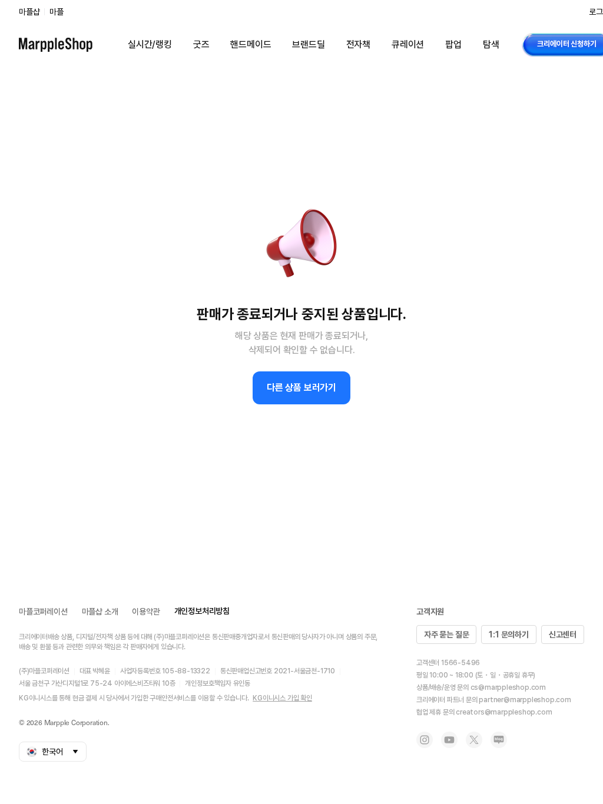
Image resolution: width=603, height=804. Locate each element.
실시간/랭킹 (150, 44)
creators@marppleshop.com (504, 712)
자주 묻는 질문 (446, 634)
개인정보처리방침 (202, 611)
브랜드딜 (308, 44)
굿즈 (201, 44)
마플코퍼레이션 (43, 611)
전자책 (358, 44)
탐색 (491, 44)
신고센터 (563, 634)
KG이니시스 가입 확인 (282, 698)
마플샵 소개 (100, 611)
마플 (56, 11)
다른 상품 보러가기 (301, 387)
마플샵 (29, 11)
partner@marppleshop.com (525, 700)
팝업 (453, 44)
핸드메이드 (250, 44)
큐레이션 (408, 44)
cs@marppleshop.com (508, 687)
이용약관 (146, 611)
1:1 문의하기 (508, 634)
